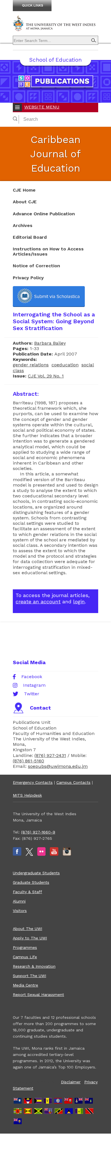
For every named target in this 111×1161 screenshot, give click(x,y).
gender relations (31, 364)
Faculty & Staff (27, 891)
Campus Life (25, 957)
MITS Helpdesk (27, 795)
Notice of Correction (36, 265)
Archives (22, 225)
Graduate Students (31, 882)
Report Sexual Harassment (38, 994)
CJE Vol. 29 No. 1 (46, 376)
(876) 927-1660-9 (38, 832)
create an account (38, 601)
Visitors (20, 910)
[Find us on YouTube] (54, 854)
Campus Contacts (73, 782)
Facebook (31, 676)
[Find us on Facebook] (17, 854)
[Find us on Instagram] (67, 854)
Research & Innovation (34, 966)
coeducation (65, 364)
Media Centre (25, 985)
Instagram (34, 685)
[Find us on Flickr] (41, 854)
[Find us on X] (29, 854)
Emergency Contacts (33, 782)
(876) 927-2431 (50, 755)
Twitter (31, 693)
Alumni (19, 901)
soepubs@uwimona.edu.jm (58, 766)
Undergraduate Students (36, 873)
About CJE (25, 201)
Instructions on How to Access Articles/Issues (48, 251)
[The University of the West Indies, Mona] (55, 26)
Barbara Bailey (50, 343)
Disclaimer (71, 1082)
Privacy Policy (28, 277)
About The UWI (27, 928)
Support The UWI (29, 975)
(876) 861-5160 (28, 761)
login (79, 601)
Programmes (25, 947)
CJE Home (24, 190)
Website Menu (41, 107)
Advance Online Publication (44, 213)
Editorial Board (30, 237)
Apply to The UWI (30, 938)
